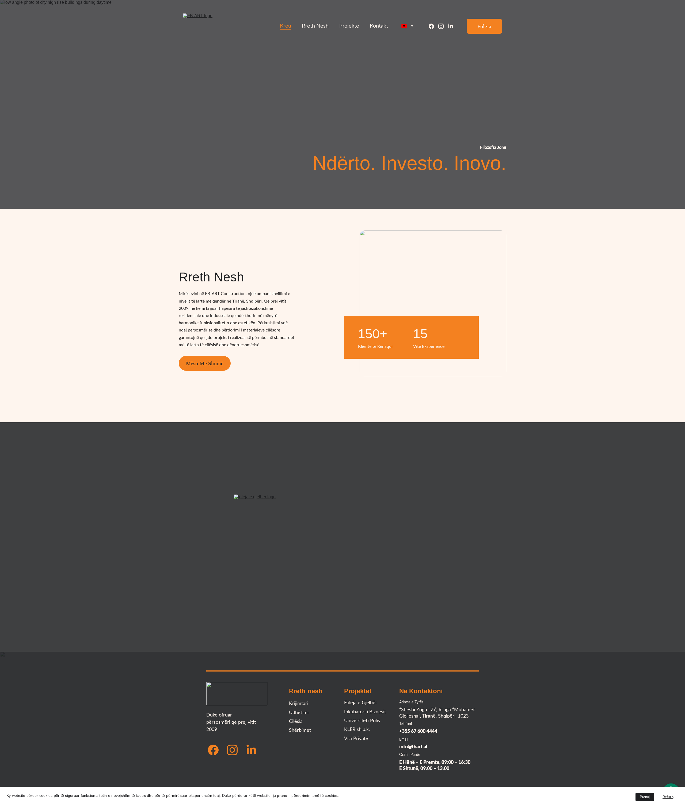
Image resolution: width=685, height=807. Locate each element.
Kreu (285, 26)
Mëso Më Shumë (205, 363)
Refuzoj (668, 797)
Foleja (484, 26)
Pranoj (645, 797)
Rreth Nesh (315, 26)
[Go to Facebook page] (433, 26)
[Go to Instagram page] (443, 26)
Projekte (349, 26)
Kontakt (379, 26)
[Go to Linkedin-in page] (450, 26)
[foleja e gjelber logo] (342, 533)
